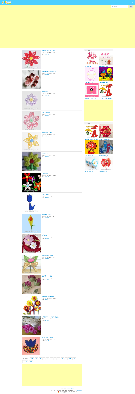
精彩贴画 (47, 177)
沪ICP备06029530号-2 (79, 390)
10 (70, 358)
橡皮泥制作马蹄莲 (46, 214)
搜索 (131, 6)
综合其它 (47, 258)
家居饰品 (47, 320)
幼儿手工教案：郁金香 (47, 337)
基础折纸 (47, 74)
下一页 (25, 361)
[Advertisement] (47, 16)
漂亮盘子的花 (45, 235)
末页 (31, 361)
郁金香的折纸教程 (46, 194)
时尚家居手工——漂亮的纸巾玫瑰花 (50, 317)
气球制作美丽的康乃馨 (47, 255)
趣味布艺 (47, 299)
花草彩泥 (47, 156)
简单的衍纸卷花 (46, 91)
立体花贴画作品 (46, 173)
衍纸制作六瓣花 (46, 112)
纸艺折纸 (47, 279)
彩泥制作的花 (45, 153)
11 (74, 358)
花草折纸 (47, 54)
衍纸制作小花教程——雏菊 (48, 51)
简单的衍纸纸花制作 (47, 132)
